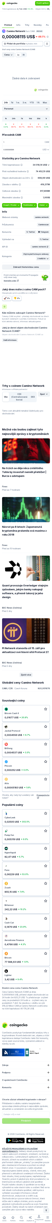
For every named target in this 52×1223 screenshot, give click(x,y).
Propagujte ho (43, 795)
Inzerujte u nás (10, 281)
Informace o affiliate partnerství (14, 389)
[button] (42, 217)
